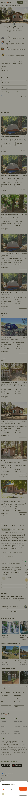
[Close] (14, 399)
